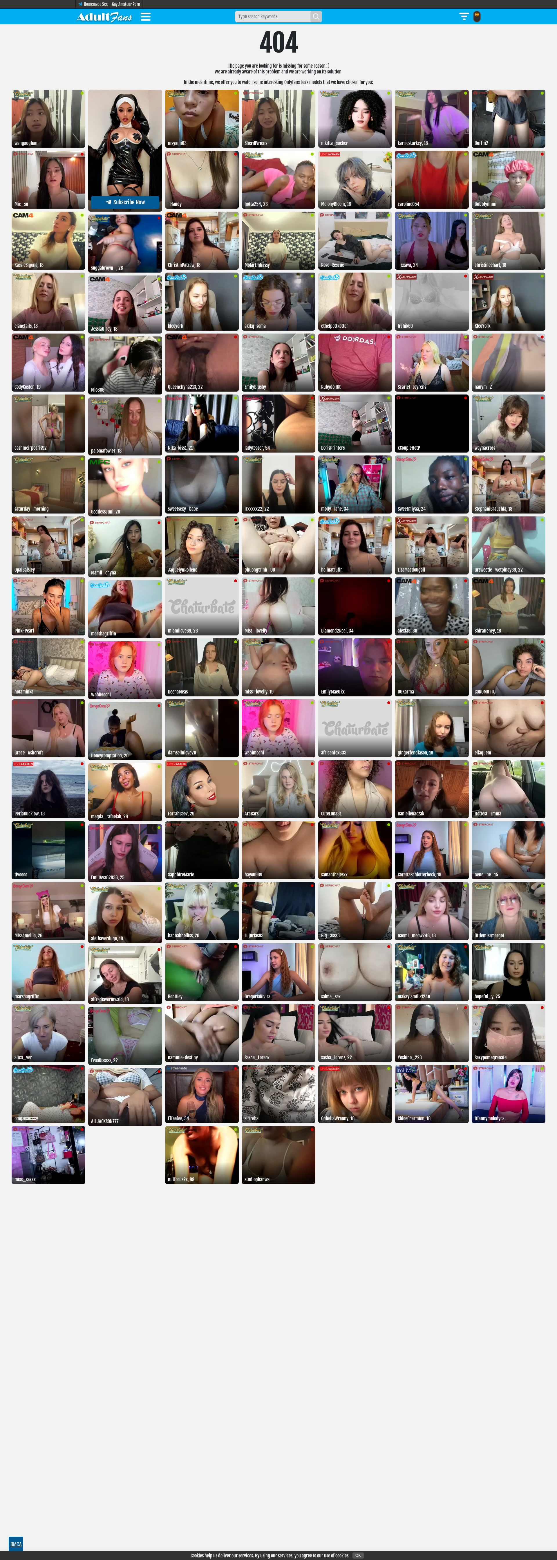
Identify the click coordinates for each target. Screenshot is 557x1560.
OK (358, 1555)
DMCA (16, 1544)
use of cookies (336, 1556)
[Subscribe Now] (125, 210)
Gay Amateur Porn (126, 4)
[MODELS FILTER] (464, 16)
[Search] (316, 16)
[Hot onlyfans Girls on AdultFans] (104, 16)
